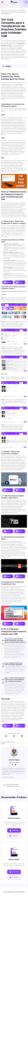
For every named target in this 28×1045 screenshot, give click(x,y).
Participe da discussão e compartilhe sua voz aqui (13, 785)
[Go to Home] (14, 2)
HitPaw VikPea (14, 859)
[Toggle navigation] (26, 2)
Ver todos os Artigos (7, 777)
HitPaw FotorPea (14, 818)
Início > (2, 10)
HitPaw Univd (4, 215)
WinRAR (4, 456)
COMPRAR (15, 830)
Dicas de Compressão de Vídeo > (12, 10)
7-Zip (3, 500)
